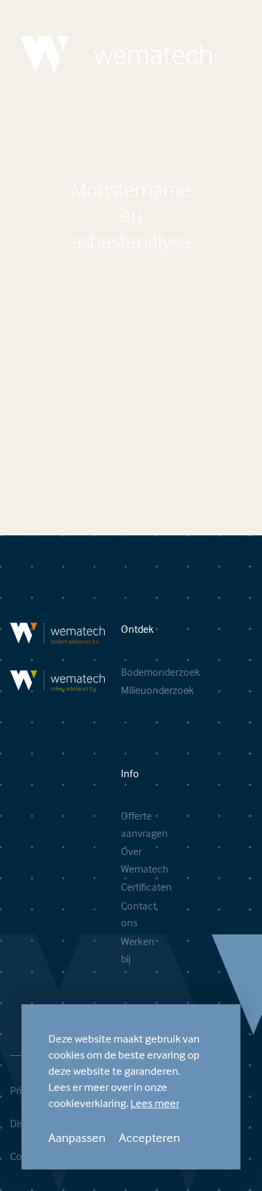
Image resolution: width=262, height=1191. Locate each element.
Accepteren (149, 1137)
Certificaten (124, 886)
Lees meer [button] (154, 1103)
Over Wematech (124, 859)
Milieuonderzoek (124, 690)
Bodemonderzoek (124, 671)
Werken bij (124, 949)
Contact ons (124, 914)
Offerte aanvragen (124, 824)
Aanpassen (76, 1137)
